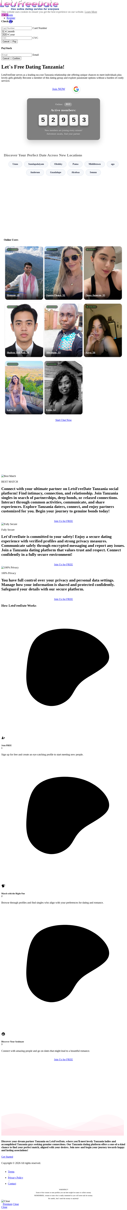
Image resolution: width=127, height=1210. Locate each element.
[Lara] (24, 387)
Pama (75, 164)
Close (16, 1204)
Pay (14, 41)
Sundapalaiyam (36, 164)
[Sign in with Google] (76, 89)
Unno (15, 164)
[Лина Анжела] (103, 273)
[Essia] (63, 387)
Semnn (93, 172)
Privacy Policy (15, 1177)
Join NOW (58, 89)
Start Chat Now (63, 420)
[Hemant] (24, 273)
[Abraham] (63, 330)
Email (36, 54)
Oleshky (58, 164)
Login (10, 15)
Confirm (16, 58)
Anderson (35, 172)
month (11, 31)
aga (112, 164)
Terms (11, 1171)
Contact (12, 1183)
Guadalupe (55, 172)
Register (11, 18)
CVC (35, 37)
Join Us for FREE (63, 521)
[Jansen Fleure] (63, 273)
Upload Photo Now (65, 628)
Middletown (95, 164)
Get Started (7, 1156)
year (12, 34)
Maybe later (63, 635)
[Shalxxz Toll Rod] (24, 330)
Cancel (6, 41)
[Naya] (103, 330)
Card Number (40, 28)
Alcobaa (75, 172)
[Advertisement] (63, 205)
